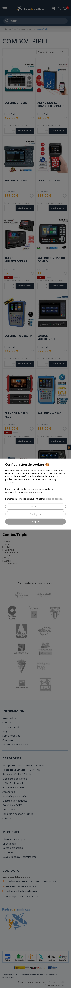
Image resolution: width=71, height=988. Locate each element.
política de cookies (53, 498)
